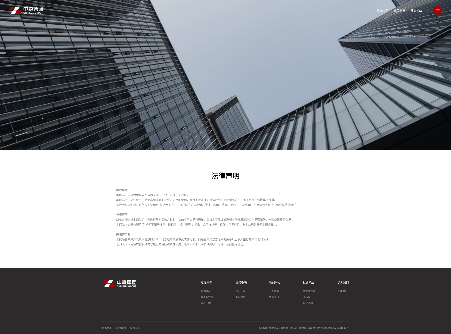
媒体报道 (274, 297)
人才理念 (342, 291)
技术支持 (135, 328)
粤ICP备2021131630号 (336, 327)
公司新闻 (274, 291)
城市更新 (240, 297)
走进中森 (382, 10)
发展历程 (206, 303)
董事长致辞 (207, 297)
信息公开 (308, 297)
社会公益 (416, 10)
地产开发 (240, 291)
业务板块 (399, 10)
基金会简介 (309, 291)
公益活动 (308, 303)
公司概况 (206, 291)
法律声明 (121, 328)
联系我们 (107, 328)
